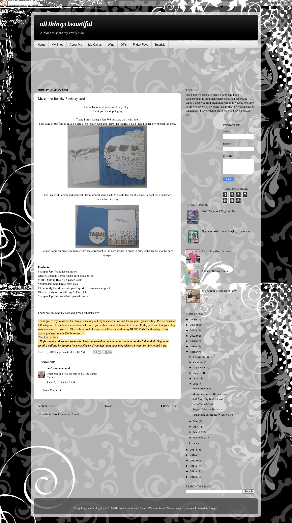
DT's (124, 44)
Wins (111, 44)
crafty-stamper (56, 368)
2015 (193, 460)
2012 (193, 477)
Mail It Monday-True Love (216, 251)
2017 (193, 449)
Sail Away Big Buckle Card (207, 399)
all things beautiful (66, 23)
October (198, 362)
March (197, 432)
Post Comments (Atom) (66, 414)
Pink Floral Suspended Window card (212, 414)
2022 (193, 335)
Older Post (169, 405)
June (196, 383)
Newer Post (46, 405)
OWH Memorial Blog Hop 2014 (219, 211)
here (172, 123)
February (198, 437)
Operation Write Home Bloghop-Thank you (226, 231)
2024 (193, 330)
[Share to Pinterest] (110, 352)
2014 (193, 466)
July (195, 378)
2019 (193, 346)
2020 (193, 341)
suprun (190, 508)
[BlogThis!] (99, 352)
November (199, 356)
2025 (193, 325)
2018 (193, 352)
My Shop (57, 44)
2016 (193, 455)
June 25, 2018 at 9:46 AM (61, 382)
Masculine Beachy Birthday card (210, 394)
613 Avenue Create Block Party (219, 290)
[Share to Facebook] (107, 352)
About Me (76, 44)
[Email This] (95, 352)
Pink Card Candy (201, 388)
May (196, 421)
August (197, 373)
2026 (193, 319)
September (199, 367)
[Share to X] (103, 352)
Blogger (213, 508)
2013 (193, 471)
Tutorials (160, 44)
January (197, 443)
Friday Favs (140, 44)
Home (41, 44)
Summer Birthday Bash (215, 271)
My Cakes (95, 44)
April (196, 426)
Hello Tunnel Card (202, 404)
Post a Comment (52, 390)
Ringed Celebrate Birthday (207, 409)
